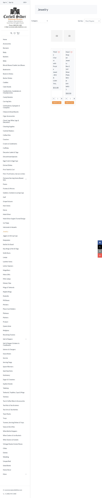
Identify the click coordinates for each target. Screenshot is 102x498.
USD (24, 2)
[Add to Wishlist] (59, 52)
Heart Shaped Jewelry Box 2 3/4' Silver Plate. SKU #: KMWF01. (68, 70)
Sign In (5, 2)
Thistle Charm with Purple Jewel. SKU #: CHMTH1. (55, 67)
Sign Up (11, 2)
